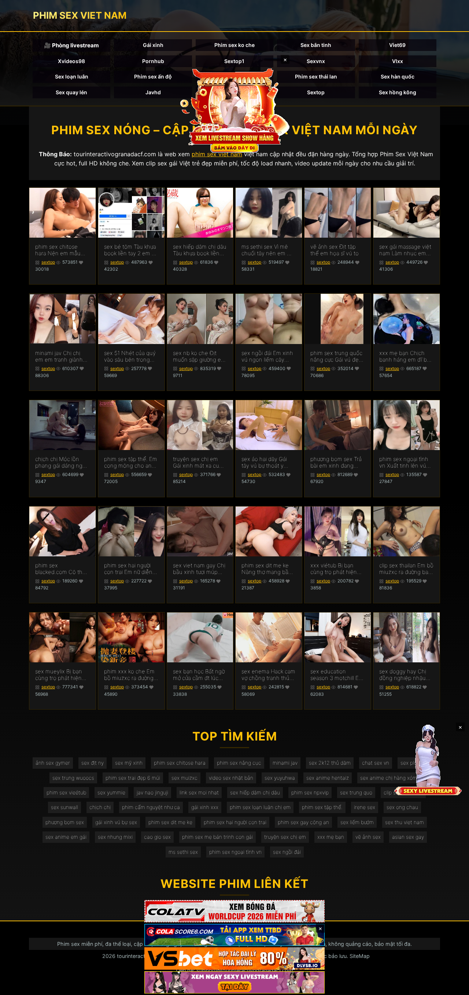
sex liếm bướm (357, 822)
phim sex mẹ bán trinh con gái (217, 837)
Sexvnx (316, 61)
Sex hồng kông (397, 92)
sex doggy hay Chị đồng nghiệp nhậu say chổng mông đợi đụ (404, 674)
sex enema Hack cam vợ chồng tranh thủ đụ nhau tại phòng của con (268, 674)
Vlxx (397, 61)
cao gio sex (157, 837)
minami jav (285, 763)
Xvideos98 (71, 61)
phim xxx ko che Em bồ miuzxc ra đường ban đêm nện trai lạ (129, 674)
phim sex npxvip (310, 792)
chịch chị (100, 807)
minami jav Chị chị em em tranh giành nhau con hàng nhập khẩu (61, 356)
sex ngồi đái (287, 852)
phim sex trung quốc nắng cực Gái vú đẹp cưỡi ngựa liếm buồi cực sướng (336, 356)
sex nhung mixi (115, 837)
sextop (48, 262)
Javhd (153, 92)
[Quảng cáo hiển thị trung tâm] (234, 110)
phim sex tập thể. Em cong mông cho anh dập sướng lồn (130, 462)
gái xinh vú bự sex (116, 822)
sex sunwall (64, 807)
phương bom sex (64, 822)
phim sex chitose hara (180, 763)
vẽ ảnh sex (368, 837)
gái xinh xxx (204, 807)
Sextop (316, 92)
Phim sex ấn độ (153, 76)
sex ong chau (402, 807)
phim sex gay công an (303, 822)
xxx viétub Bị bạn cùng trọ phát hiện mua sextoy (333, 568)
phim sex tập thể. (322, 807)
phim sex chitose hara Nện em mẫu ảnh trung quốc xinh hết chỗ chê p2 (60, 250)
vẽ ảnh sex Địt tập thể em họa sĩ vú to (334, 250)
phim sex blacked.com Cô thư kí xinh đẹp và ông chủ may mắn (60, 568)
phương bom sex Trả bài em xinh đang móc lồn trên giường (336, 462)
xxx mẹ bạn (330, 837)
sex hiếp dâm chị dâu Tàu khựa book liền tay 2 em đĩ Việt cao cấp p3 (199, 250)
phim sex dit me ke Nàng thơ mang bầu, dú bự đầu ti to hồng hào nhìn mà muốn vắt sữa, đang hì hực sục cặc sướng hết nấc (267, 568)
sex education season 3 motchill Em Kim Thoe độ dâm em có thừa (337, 674)
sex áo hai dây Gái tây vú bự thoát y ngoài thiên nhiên (264, 462)
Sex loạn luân (71, 76)
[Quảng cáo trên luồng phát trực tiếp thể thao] (234, 982)
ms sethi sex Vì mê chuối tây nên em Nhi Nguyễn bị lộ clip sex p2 (268, 250)
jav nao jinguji (152, 792)
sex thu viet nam (404, 822)
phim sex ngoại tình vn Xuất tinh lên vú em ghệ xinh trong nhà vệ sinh (403, 462)
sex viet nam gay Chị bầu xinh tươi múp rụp (199, 568)
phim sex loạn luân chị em (260, 807)
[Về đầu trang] (453, 986)
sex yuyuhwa (280, 778)
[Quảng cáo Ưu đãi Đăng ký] (234, 935)
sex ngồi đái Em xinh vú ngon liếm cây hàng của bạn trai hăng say (267, 356)
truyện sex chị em (285, 837)
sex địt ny (92, 763)
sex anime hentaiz (327, 778)
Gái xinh (153, 45)
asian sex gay (408, 837)
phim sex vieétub (66, 792)
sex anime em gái (65, 837)
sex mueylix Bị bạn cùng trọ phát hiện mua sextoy (58, 674)
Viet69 (397, 45)
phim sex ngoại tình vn (235, 852)
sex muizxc (184, 778)
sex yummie (111, 792)
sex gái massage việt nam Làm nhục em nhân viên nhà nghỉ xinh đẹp (405, 250)
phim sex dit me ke (170, 822)
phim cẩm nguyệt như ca (151, 807)
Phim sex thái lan (316, 76)
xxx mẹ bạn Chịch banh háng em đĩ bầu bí (406, 356)
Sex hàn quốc (397, 76)
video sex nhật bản (231, 778)
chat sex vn (375, 763)
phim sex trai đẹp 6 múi (133, 778)
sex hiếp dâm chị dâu (255, 792)
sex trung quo (356, 792)
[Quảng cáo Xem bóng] (234, 911)
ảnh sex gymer (53, 763)
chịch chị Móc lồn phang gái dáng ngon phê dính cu (62, 462)
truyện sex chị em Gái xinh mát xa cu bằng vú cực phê (196, 462)
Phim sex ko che (234, 45)
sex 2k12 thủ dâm (330, 763)
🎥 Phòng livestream (71, 45)
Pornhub (153, 61)
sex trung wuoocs (73, 778)
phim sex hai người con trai (235, 822)
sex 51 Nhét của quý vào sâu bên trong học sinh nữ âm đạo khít (130, 356)
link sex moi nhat (199, 792)
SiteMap (360, 956)
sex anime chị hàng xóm (388, 778)
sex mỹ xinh (129, 763)
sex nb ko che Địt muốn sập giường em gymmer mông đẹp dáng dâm (199, 356)
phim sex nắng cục (239, 763)
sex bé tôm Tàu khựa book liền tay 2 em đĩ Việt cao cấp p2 (130, 250)
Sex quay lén (71, 92)
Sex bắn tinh (315, 45)
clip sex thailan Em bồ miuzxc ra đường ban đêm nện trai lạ (406, 568)
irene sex (364, 807)
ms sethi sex (183, 852)
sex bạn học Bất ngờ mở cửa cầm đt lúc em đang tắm (199, 674)
